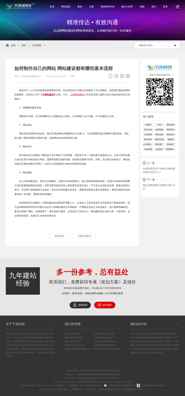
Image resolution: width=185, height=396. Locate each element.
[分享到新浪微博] (116, 76)
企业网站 (148, 134)
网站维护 (148, 139)
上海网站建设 (77, 94)
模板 (142, 6)
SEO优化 (148, 129)
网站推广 (159, 144)
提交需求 (107, 305)
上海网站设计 (90, 389)
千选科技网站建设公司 (31, 76)
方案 (91, 6)
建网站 (171, 139)
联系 (165, 6)
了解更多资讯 (84, 236)
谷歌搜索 (148, 149)
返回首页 (59, 236)
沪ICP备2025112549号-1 (91, 385)
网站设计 (171, 134)
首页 (52, 6)
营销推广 (171, 144)
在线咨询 (82, 305)
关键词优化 (159, 139)
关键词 (148, 125)
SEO (159, 125)
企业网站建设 (148, 144)
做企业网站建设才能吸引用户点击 (159, 187)
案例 (79, 6)
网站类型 (171, 125)
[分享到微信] (110, 76)
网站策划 (159, 134)
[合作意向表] (177, 6)
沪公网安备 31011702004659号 (121, 385)
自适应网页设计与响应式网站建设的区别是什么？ (159, 170)
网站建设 (66, 6)
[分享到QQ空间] (122, 76)
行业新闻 (36, 45)
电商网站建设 (171, 149)
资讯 (24, 45)
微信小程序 (127, 6)
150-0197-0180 (94, 293)
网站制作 (171, 129)
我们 (153, 6)
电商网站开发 (107, 6)
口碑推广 (159, 149)
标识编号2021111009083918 (153, 385)
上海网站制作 (76, 389)
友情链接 (159, 129)
